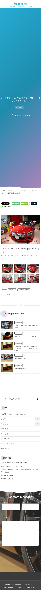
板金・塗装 (4, 434)
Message (5, 517)
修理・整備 (4, 429)
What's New (19, 107)
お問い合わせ (5, 448)
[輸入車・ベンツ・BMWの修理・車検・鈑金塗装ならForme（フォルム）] (20, 4)
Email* (24, 502)
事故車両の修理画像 (23, 289)
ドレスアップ (5, 439)
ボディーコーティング (7, 444)
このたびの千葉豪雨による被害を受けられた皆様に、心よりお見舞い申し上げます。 (25, 348)
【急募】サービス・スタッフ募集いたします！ (15, 414)
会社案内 (3, 419)
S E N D (21, 557)
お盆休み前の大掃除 (20, 358)
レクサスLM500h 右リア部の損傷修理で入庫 (14, 463)
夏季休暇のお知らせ (20, 369)
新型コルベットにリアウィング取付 (25, 336)
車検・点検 (4, 424)
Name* (4, 502)
